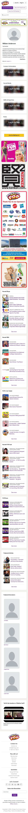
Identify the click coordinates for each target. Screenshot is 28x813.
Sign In (22, 2)
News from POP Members (14, 11)
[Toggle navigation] (25, 3)
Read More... (23, 59)
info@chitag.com (14, 747)
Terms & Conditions (16, 810)
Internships (14, 763)
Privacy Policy (7, 810)
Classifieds (14, 773)
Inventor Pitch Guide (14, 775)
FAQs (23, 810)
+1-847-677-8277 (14, 749)
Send (14, 795)
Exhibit (14, 761)
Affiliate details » (14, 803)
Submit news (14, 777)
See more (14, 331)
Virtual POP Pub (14, 772)
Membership (14, 756)
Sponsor (14, 760)
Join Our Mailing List (14, 135)
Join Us (16, 2)
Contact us (14, 746)
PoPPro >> (9, 61)
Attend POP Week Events (20, 7)
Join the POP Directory (7, 7)
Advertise (14, 758)
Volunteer (14, 765)
